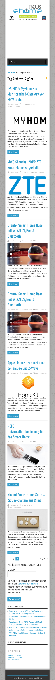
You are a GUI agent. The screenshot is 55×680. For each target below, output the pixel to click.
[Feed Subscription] (46, 78)
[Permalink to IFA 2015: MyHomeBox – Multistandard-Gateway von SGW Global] (27, 129)
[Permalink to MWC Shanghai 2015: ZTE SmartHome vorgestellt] (27, 195)
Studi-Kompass (13, 659)
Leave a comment (15, 106)
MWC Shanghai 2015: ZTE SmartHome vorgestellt (24, 164)
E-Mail (11, 570)
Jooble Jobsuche (14, 656)
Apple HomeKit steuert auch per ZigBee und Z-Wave (26, 365)
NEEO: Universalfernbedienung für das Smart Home (25, 431)
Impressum (22, 678)
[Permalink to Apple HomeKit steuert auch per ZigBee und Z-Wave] (27, 396)
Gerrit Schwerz (13, 104)
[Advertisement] (27, 41)
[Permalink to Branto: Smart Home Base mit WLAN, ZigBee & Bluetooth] (27, 264)
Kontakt (15, 678)
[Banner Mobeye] (27, 20)
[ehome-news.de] (27, 11)
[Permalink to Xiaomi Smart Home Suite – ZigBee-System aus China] (27, 530)
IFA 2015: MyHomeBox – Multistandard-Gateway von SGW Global (25, 94)
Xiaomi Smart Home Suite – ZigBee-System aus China (26, 497)
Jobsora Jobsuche (14, 658)
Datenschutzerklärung (27, 584)
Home (12, 73)
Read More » (13, 152)
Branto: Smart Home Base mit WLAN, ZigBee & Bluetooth (25, 230)
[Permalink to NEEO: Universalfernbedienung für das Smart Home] (27, 465)
